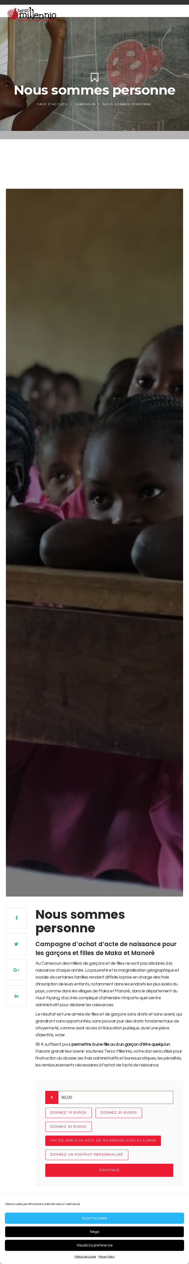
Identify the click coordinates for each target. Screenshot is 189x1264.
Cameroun (85, 104)
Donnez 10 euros (68, 1112)
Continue (109, 1170)
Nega (94, 1232)
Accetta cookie (94, 1218)
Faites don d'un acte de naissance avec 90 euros (103, 1140)
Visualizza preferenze (95, 1245)
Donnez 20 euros (119, 1112)
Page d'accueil (52, 104)
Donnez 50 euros (68, 1126)
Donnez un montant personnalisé (86, 1154)
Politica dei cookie (85, 1256)
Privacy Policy (106, 1256)
